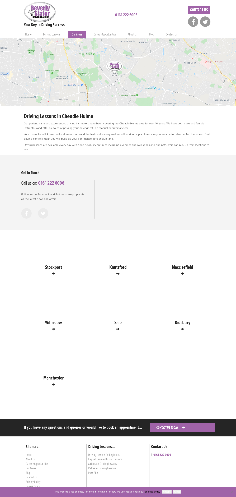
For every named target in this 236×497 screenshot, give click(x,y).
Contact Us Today (167, 427)
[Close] (231, 492)
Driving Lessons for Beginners (104, 455)
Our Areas (77, 34)
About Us (133, 34)
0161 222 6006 (126, 15)
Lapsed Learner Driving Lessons (105, 459)
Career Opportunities (105, 34)
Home (28, 34)
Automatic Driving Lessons (102, 464)
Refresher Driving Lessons (102, 468)
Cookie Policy (33, 486)
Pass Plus (93, 473)
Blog (151, 34)
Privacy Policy (33, 482)
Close (177, 491)
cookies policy (152, 491)
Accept (167, 491)
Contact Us (199, 10)
